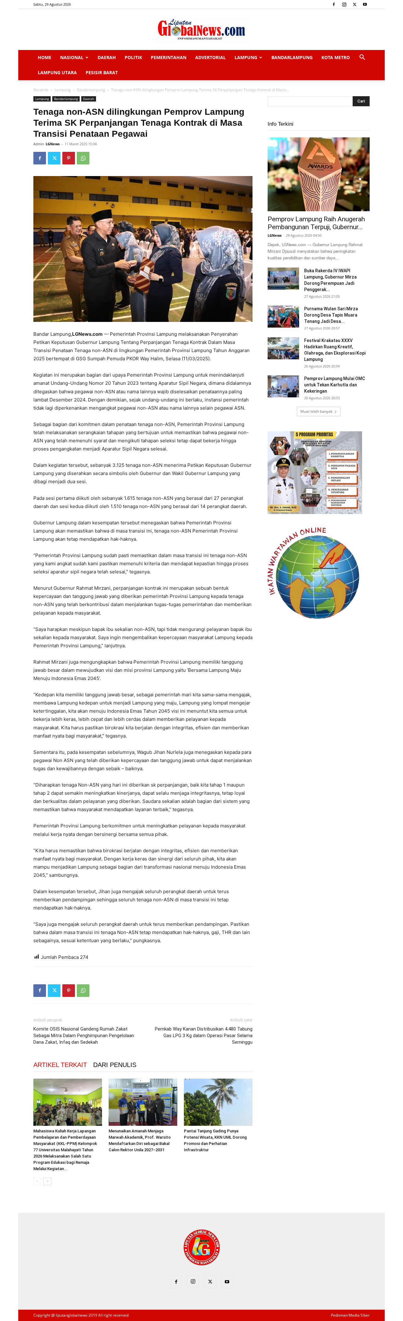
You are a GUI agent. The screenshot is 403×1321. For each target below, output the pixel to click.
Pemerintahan (168, 57)
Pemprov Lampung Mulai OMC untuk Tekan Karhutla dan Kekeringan (334, 385)
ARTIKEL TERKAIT (60, 1064)
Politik (133, 57)
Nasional (71, 57)
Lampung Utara (57, 72)
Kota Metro (335, 57)
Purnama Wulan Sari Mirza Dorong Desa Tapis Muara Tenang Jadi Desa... (331, 315)
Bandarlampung (292, 57)
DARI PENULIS (114, 1064)
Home (44, 57)
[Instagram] (344, 4)
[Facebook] (333, 4)
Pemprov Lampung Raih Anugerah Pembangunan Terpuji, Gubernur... (316, 223)
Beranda (40, 89)
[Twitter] (354, 4)
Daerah (107, 57)
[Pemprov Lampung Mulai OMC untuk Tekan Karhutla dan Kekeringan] (283, 386)
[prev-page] (37, 1181)
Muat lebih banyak (316, 411)
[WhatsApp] (83, 158)
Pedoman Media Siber (350, 1315)
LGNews (53, 143)
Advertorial (210, 57)
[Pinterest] (68, 158)
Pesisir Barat (102, 72)
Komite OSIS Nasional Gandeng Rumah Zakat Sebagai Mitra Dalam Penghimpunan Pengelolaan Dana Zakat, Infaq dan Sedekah (83, 1035)
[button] (362, 58)
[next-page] (47, 1181)
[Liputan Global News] (201, 30)
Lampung (246, 57)
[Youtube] (365, 4)
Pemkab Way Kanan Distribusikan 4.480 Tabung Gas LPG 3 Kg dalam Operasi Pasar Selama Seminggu (204, 1035)
